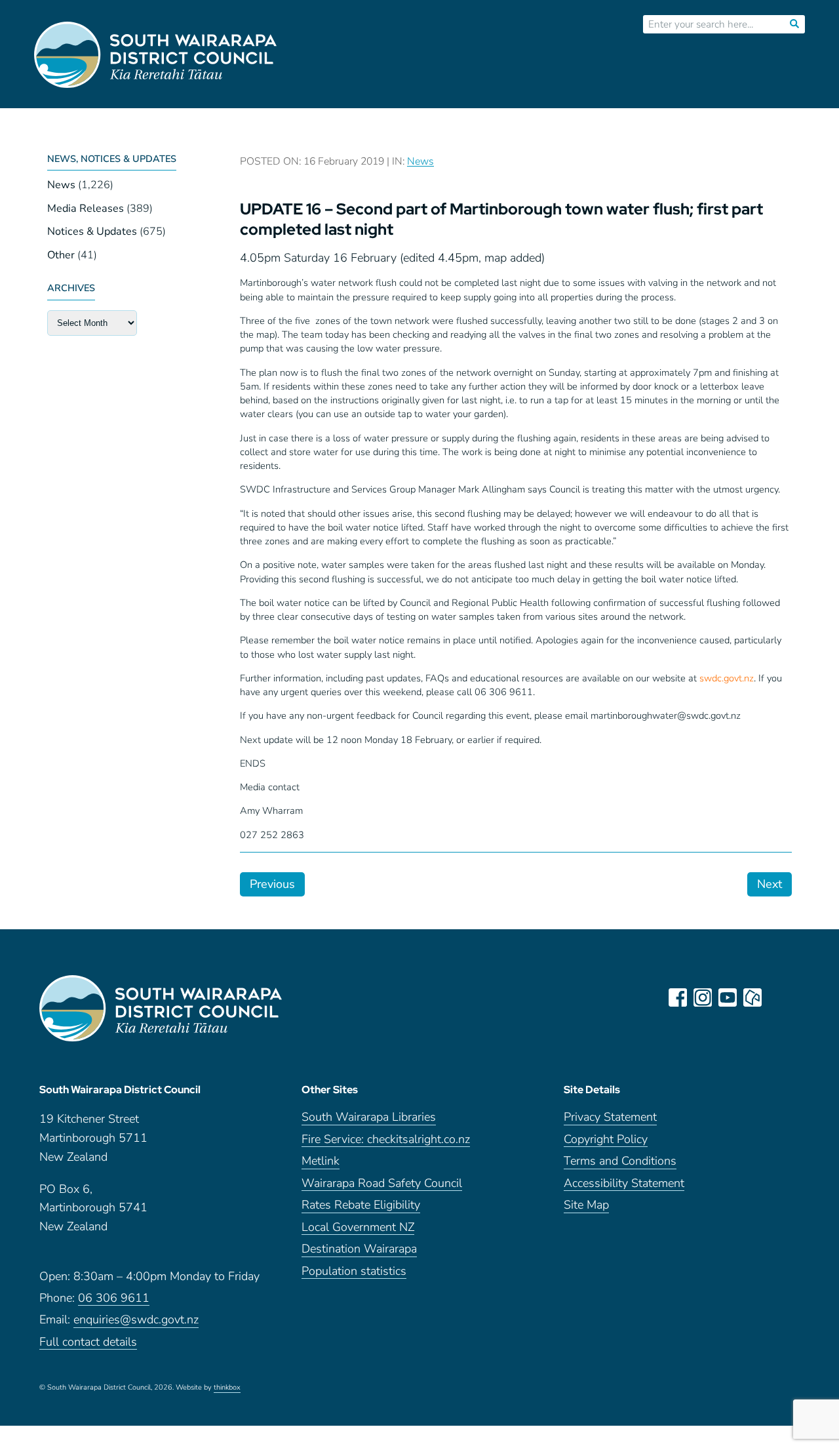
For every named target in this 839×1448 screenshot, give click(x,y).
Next (769, 884)
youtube (727, 997)
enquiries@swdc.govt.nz (136, 1320)
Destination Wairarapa (359, 1249)
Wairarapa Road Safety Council (382, 1184)
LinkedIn (777, 997)
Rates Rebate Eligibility (361, 1205)
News (61, 185)
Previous (272, 884)
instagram (702, 997)
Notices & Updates (92, 231)
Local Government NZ (358, 1228)
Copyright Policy (606, 1140)
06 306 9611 (113, 1298)
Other (61, 255)
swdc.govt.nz (726, 678)
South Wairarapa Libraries (369, 1117)
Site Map (586, 1205)
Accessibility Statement (624, 1184)
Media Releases (85, 208)
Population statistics (354, 1271)
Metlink (321, 1161)
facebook (678, 997)
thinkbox (227, 1388)
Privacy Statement (610, 1117)
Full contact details (88, 1342)
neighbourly (752, 997)
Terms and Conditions (620, 1161)
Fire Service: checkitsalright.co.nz (386, 1140)
